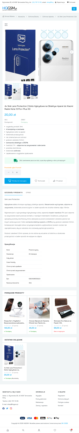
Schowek (72, 2)
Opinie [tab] (28, 192)
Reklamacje (39, 402)
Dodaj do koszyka (19, 181)
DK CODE (65, 423)
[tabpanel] (39, 241)
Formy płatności (41, 399)
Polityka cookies (63, 402)
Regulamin (61, 396)
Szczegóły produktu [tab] (14, 192)
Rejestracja (61, 2)
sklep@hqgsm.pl (52, 2)
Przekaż (59, 181)
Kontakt (60, 405)
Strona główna (10, 16)
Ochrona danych (63, 399)
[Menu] (74, 9)
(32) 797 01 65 (37, 2)
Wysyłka (38, 396)
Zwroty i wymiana (41, 405)
